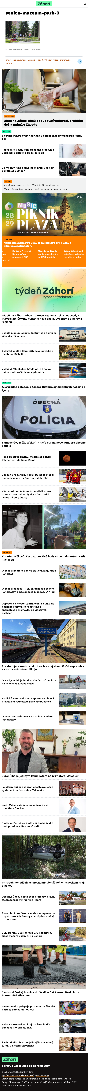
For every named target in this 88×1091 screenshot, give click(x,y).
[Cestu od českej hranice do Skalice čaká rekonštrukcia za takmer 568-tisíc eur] (44, 967)
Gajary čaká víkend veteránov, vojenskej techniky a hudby (39, 254)
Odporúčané (9, 116)
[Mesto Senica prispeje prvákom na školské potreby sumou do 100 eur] (72, 1008)
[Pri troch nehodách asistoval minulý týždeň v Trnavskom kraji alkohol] (44, 857)
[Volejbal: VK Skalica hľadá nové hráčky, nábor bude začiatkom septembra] (72, 370)
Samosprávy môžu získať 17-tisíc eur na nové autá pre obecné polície (44, 444)
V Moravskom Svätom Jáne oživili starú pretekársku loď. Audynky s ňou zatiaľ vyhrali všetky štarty (26, 494)
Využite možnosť (18, 1075)
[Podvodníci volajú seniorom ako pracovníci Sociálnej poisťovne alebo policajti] (72, 151)
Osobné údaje (42, 1075)
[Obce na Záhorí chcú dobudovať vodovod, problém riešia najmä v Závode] (44, 91)
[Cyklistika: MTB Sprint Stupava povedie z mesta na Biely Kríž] (72, 352)
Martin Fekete (23, 50)
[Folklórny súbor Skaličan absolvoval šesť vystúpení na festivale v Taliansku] (72, 788)
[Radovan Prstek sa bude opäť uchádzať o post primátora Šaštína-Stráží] (72, 824)
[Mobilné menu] (3, 4)
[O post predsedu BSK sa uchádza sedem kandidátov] (72, 718)
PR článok (7, 131)
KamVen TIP (8, 239)
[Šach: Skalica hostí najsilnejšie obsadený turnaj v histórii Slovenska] (72, 1044)
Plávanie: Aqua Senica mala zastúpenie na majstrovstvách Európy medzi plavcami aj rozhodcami (28, 916)
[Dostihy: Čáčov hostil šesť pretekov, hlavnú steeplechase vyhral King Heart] (72, 898)
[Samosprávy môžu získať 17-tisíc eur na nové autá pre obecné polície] (44, 417)
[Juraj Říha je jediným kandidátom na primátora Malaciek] (44, 751)
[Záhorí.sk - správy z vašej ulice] (44, 3)
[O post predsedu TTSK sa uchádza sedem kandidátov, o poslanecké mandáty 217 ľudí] (72, 590)
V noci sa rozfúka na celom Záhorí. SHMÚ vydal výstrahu (32, 185)
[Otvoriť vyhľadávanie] (84, 4)
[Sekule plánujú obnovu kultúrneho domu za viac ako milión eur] (72, 334)
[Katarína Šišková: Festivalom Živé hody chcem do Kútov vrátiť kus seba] (44, 527)
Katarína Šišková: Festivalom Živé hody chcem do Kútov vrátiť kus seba (43, 558)
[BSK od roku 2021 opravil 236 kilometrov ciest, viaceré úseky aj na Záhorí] (72, 934)
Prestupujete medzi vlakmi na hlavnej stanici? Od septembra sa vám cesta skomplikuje (43, 668)
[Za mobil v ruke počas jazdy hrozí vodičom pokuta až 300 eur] (72, 169)
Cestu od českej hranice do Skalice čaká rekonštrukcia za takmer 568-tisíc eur (40, 994)
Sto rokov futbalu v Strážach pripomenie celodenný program (64, 254)
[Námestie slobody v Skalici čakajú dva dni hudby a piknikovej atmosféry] (44, 214)
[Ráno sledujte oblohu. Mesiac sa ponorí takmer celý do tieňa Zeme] (72, 458)
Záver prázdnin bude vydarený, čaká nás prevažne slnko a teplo (35, 189)
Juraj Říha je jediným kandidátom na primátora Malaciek (40, 776)
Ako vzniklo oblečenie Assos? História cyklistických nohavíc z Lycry (43, 388)
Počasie (8, 181)
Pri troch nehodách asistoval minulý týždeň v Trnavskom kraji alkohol (43, 884)
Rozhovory (7, 552)
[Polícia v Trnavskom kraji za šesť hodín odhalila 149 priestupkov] (72, 1026)
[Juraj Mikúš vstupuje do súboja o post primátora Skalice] (72, 806)
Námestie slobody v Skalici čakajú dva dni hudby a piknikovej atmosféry (37, 244)
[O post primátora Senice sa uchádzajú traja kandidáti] (72, 572)
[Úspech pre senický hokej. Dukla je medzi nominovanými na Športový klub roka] (72, 476)
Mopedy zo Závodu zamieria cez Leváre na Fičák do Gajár (13, 254)
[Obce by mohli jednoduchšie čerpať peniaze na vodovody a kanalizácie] (72, 682)
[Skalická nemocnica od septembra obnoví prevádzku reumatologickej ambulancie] (72, 700)
